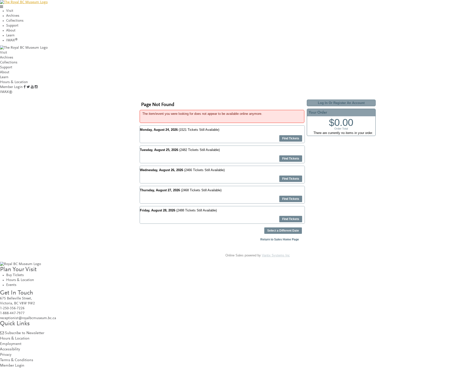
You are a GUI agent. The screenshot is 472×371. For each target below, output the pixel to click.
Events (11, 285)
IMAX (12, 40)
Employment (10, 344)
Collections (15, 21)
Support (12, 26)
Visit (9, 11)
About (10, 30)
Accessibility (10, 349)
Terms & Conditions (16, 360)
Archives (12, 16)
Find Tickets (290, 138)
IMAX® (6, 92)
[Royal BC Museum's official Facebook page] (25, 87)
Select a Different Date (283, 230)
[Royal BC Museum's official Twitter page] (28, 87)
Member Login (11, 87)
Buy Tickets (15, 275)
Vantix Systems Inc (276, 255)
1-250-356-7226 (12, 308)
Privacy (5, 355)
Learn (10, 35)
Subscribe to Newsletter (24, 333)
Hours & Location (14, 82)
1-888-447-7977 (12, 313)
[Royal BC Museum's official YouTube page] (32, 87)
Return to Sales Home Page (279, 239)
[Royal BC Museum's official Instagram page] (36, 87)
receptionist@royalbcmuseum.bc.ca (28, 318)
